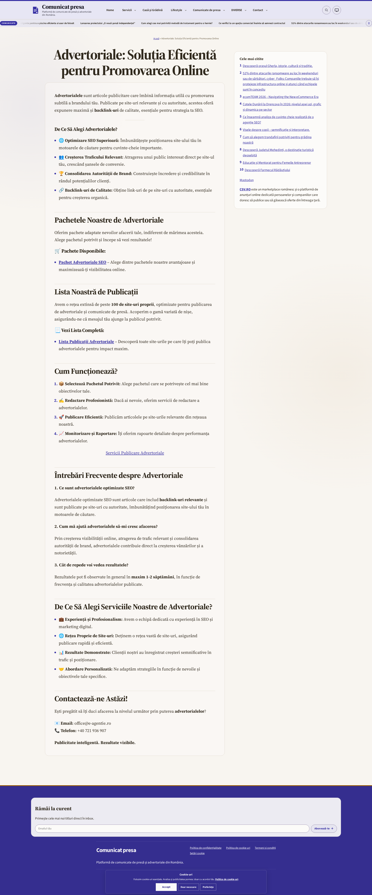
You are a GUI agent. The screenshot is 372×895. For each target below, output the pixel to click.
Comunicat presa (63, 7)
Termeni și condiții (265, 848)
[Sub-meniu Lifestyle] (186, 10)
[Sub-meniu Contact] (267, 10)
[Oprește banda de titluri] (369, 23)
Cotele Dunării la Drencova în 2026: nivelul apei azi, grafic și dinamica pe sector (282, 107)
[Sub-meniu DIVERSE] (245, 10)
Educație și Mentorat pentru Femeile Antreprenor (277, 162)
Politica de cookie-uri (238, 848)
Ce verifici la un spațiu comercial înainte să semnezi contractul (223, 23)
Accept (166, 887)
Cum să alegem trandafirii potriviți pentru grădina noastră (277, 140)
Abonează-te (322, 829)
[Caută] (326, 10)
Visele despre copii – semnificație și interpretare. (276, 129)
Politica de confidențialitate (205, 848)
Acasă (156, 38)
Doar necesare (188, 887)
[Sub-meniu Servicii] (135, 10)
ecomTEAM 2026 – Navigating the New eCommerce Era (281, 96)
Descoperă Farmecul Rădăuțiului (267, 170)
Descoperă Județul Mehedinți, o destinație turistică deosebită (278, 152)
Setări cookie (197, 853)
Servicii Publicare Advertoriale (135, 453)
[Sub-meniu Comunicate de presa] (224, 10)
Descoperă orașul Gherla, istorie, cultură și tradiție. (278, 65)
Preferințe (208, 887)
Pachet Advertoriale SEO (82, 262)
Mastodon (247, 180)
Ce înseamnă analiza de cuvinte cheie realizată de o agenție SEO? (278, 120)
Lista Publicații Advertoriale (86, 341)
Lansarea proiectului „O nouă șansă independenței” (78, 23)
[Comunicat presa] (35, 10)
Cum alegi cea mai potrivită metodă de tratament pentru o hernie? (147, 23)
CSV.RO (245, 189)
